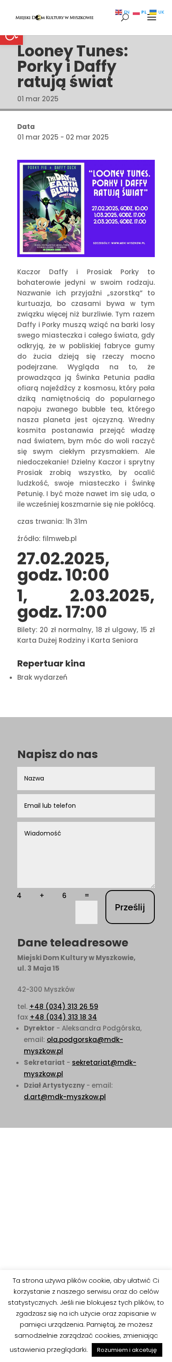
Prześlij (130, 907)
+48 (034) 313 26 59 (63, 1006)
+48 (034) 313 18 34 (63, 1017)
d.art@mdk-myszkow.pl (65, 1096)
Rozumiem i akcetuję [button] (127, 1350)
